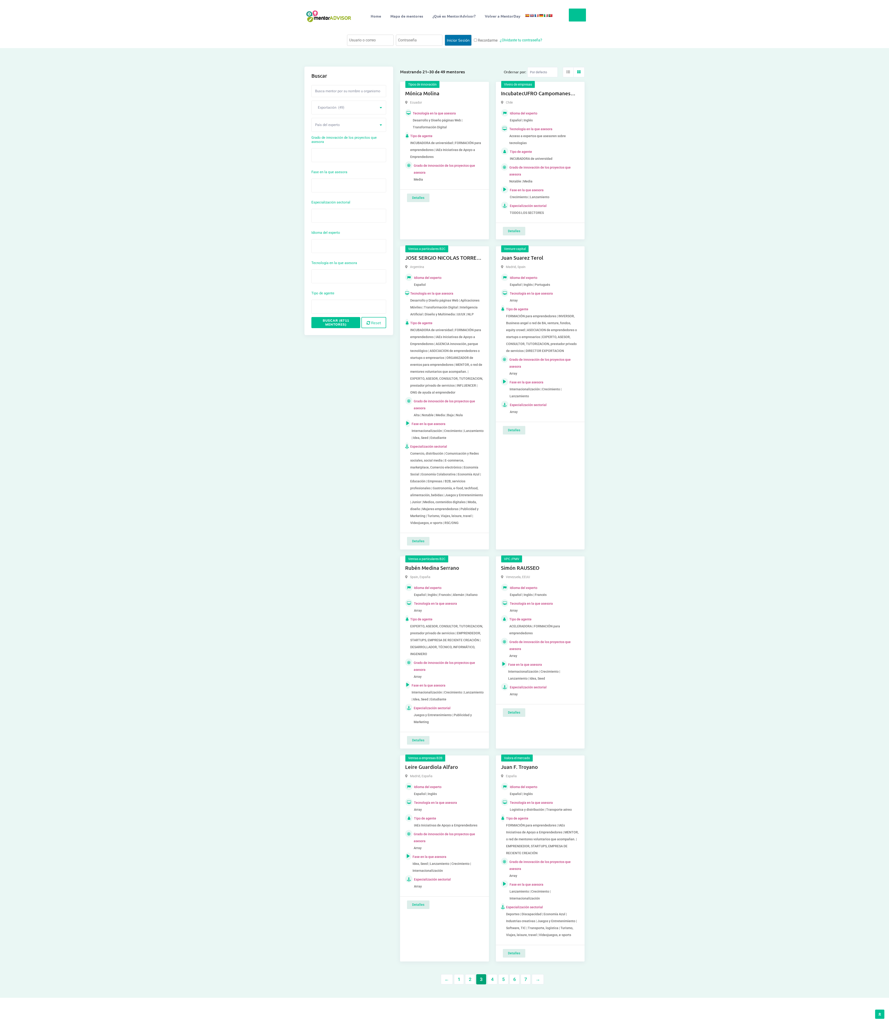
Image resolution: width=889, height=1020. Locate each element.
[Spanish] (527, 15)
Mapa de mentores (406, 16)
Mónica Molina (422, 93)
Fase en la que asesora (329, 172)
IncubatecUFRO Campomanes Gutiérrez (535, 93)
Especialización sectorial (330, 202)
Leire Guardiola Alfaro (431, 767)
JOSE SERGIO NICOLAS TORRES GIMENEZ (442, 258)
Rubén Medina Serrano (432, 568)
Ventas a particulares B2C (426, 249)
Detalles (418, 198)
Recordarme (487, 40)
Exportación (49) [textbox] (329, 107)
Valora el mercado (517, 758)
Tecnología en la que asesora (334, 263)
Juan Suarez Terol (522, 258)
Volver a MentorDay (502, 16)
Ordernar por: (515, 71)
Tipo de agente (322, 293)
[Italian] (546, 15)
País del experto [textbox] (327, 125)
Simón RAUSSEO (520, 568)
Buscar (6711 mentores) (336, 322)
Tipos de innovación (422, 84)
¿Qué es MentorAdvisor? (454, 16)
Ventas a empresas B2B (425, 758)
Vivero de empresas (518, 84)
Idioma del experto (325, 233)
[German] (541, 15)
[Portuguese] (550, 15)
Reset (375, 322)
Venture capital (515, 249)
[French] (536, 15)
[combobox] (348, 107)
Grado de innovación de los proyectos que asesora (344, 140)
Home (376, 16)
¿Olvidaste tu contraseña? (521, 40)
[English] (532, 15)
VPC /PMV (511, 559)
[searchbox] (333, 154)
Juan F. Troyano (519, 767)
